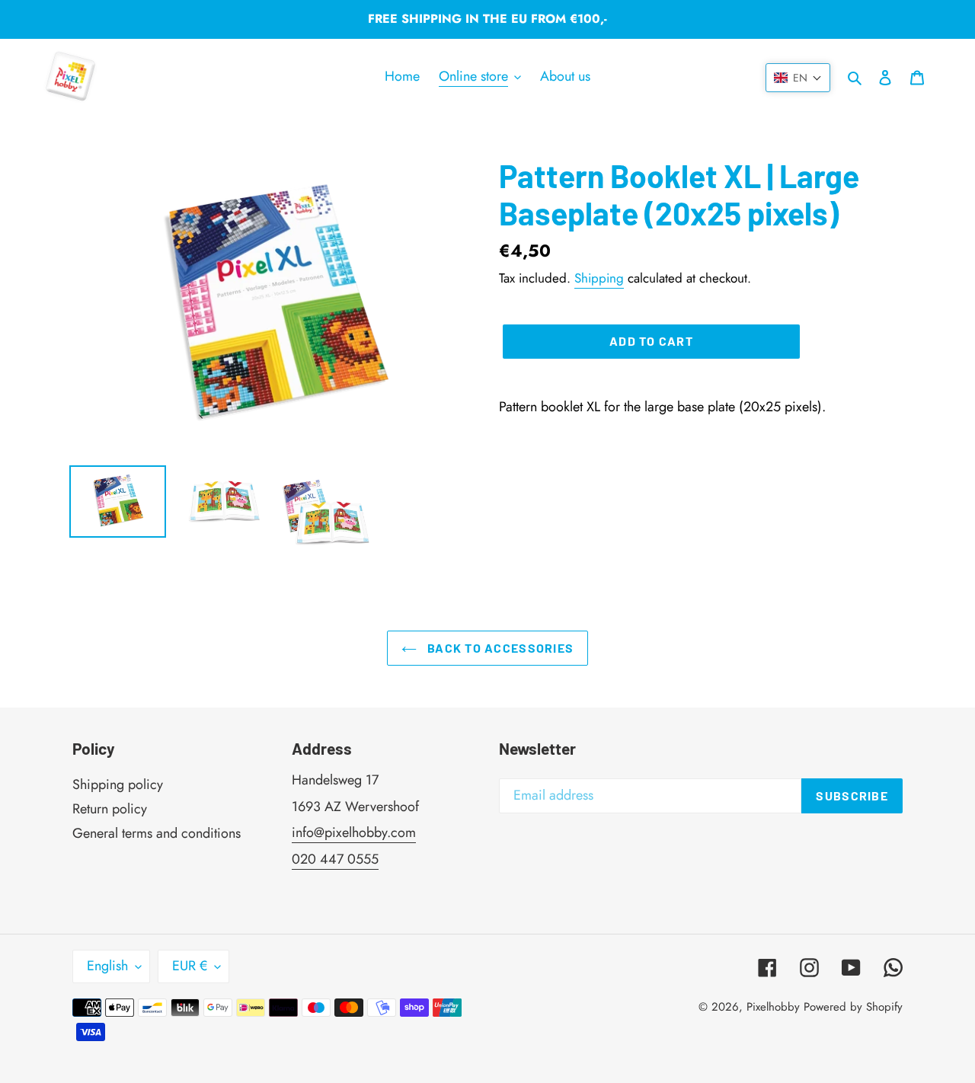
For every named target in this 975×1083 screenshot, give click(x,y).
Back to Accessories (499, 648)
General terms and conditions (156, 833)
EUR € (189, 966)
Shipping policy (117, 784)
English (107, 966)
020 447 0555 (335, 859)
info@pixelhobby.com (354, 832)
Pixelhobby (773, 1006)
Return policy (109, 809)
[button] (798, 77)
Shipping (599, 278)
